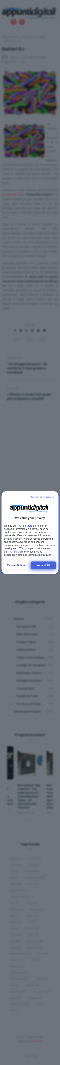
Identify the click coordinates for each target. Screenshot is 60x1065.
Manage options (16, 565)
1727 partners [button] (24, 525)
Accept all (43, 565)
